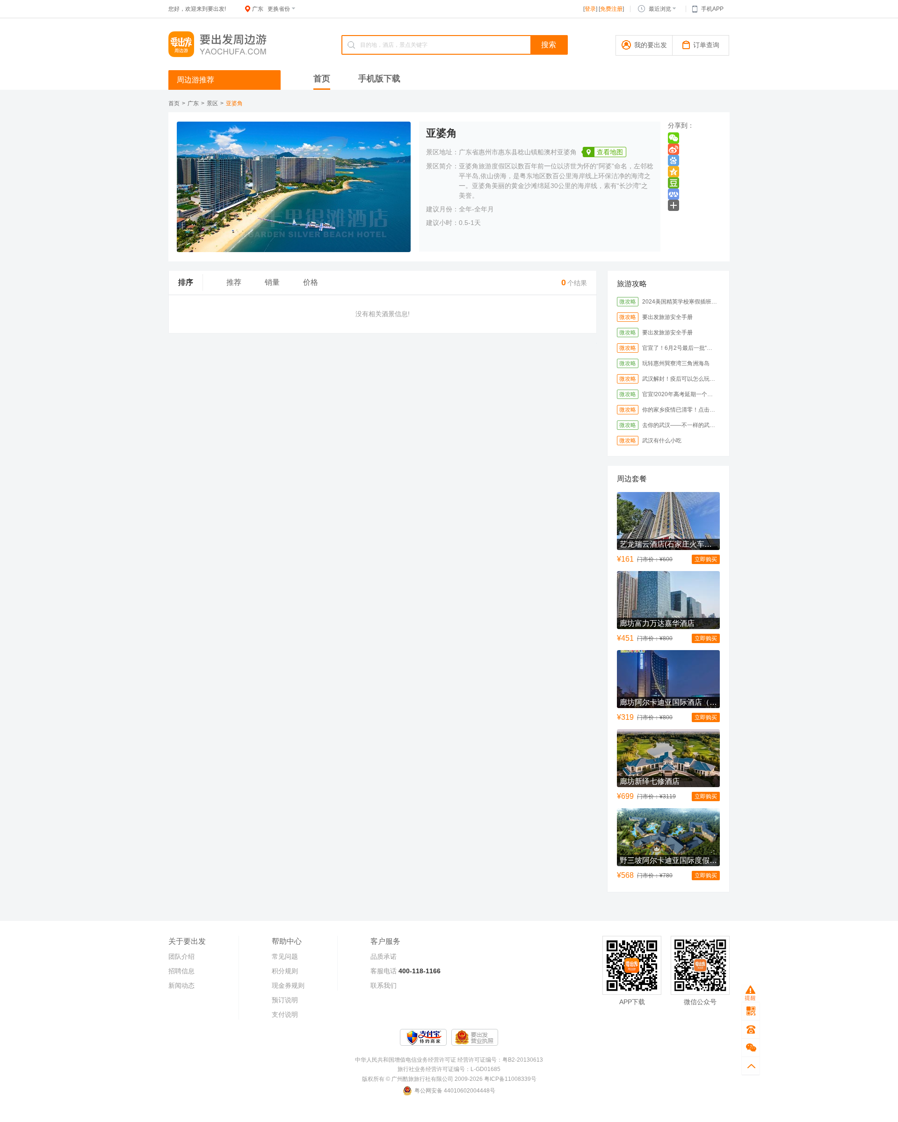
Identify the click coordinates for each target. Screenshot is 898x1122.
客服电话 (383, 971)
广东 (193, 103)
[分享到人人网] (673, 194)
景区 (212, 103)
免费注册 (611, 9)
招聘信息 (181, 971)
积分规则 (285, 971)
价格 (310, 282)
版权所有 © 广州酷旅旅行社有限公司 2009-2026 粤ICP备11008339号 (449, 1079)
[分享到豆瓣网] (673, 182)
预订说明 (285, 1000)
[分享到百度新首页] (673, 160)
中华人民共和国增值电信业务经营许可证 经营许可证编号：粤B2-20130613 (449, 1060)
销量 (272, 282)
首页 (321, 78)
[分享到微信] (673, 138)
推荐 (233, 282)
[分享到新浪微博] (673, 149)
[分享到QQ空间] (673, 171)
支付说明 (285, 1014)
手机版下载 (379, 78)
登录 (590, 9)
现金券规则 (288, 985)
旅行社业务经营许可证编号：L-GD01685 (449, 1069)
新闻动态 (181, 985)
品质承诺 (383, 956)
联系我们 (383, 985)
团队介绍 (181, 956)
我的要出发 (650, 45)
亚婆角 (234, 103)
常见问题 (285, 956)
